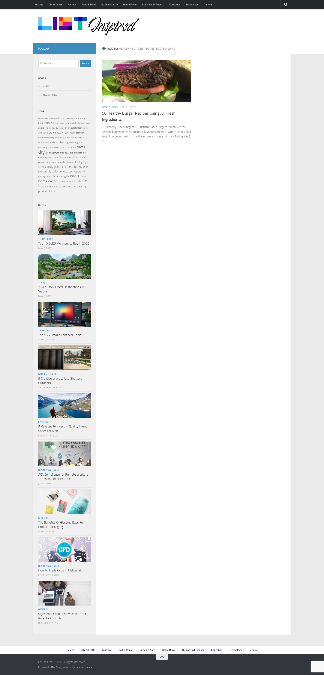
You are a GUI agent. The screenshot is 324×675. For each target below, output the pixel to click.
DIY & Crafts (55, 4)
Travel (42, 282)
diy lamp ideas (54, 162)
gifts (67, 176)
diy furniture (61, 157)
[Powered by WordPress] (52, 667)
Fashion (72, 4)
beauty (63, 137)
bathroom (80, 133)
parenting (82, 186)
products (43, 191)
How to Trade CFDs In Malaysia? (59, 570)
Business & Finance (153, 4)
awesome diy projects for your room (56, 132)
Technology (192, 4)
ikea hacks (70, 181)
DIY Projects (75, 171)
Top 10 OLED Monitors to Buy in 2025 (64, 243)
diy (41, 152)
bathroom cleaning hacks (49, 137)
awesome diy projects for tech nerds (72, 128)
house (61, 181)
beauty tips (43, 142)
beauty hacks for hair (76, 137)
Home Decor (130, 4)
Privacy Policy (49, 94)
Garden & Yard (109, 4)
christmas (53, 142)
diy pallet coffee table (63, 167)
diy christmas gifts (54, 152)
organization (67, 186)
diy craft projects (73, 152)
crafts (80, 147)
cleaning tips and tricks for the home (57, 147)
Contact (46, 86)
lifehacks (53, 186)
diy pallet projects (58, 171)
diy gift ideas (75, 157)
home (83, 176)
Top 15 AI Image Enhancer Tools (59, 335)
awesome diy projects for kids (69, 123)
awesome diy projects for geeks (57, 118)
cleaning (64, 142)
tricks (52, 191)
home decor (47, 181)
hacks (74, 176)
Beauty (39, 4)
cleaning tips (75, 142)
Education (175, 4)
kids (78, 181)
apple (40, 118)
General (208, 4)
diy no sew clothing (72, 162)
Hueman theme (84, 667)
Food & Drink (89, 4)
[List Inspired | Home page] (88, 26)
